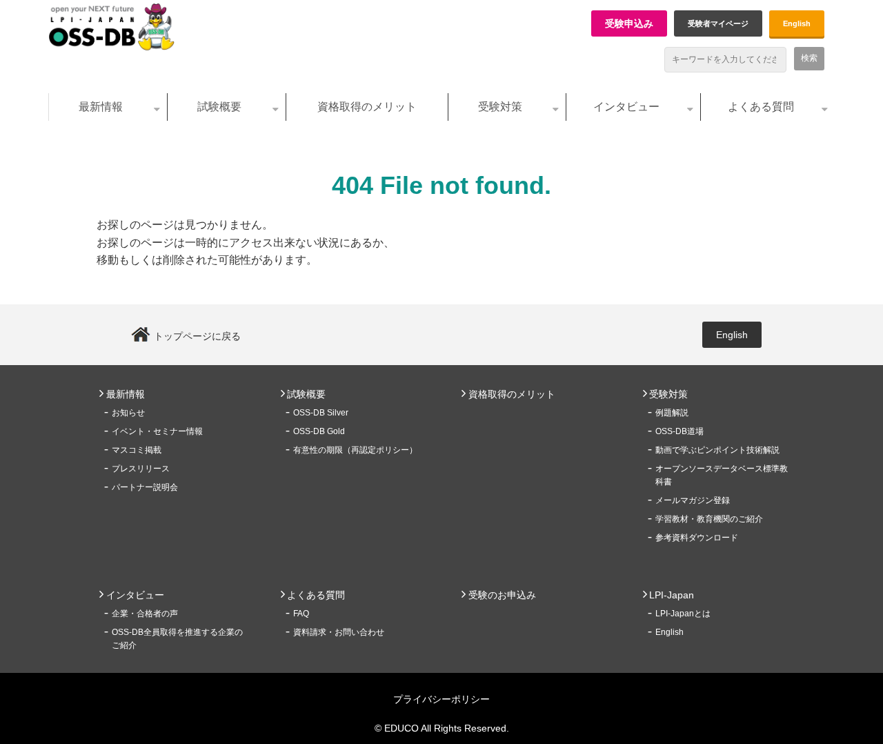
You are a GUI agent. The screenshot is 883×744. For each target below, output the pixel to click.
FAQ (301, 613)
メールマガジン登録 (692, 500)
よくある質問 (761, 106)
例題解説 (671, 413)
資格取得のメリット (367, 106)
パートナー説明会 (145, 487)
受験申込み (629, 23)
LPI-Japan (671, 594)
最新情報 (101, 106)
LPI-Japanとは (683, 613)
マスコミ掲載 (136, 450)
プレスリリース (141, 468)
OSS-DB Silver (320, 413)
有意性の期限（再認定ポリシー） (355, 450)
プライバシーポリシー (441, 699)
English (797, 23)
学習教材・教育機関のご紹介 (709, 519)
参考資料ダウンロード (696, 537)
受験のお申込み (502, 594)
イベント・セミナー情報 (157, 431)
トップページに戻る (197, 336)
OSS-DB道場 (679, 431)
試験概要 (219, 106)
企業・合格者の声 (145, 613)
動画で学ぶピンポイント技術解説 (717, 450)
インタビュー (626, 106)
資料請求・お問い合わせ (338, 632)
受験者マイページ (718, 23)
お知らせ (128, 413)
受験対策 (500, 106)
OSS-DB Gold (319, 431)
